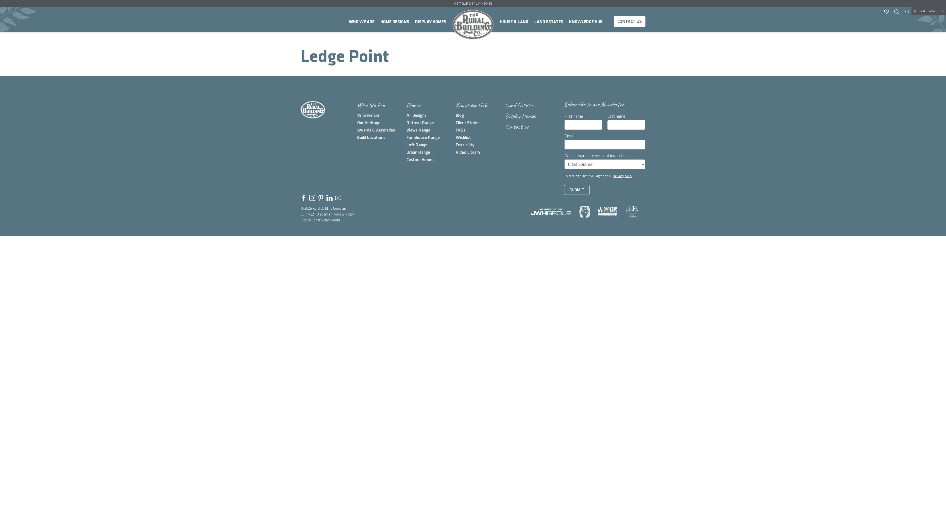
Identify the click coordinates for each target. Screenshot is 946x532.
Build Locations (371, 137)
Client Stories (468, 122)
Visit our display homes (473, 3)
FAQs (460, 130)
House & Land (514, 21)
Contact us (629, 21)
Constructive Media (326, 220)
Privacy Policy (344, 214)
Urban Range (418, 152)
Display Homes (430, 21)
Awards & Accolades (376, 130)
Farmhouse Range (423, 137)
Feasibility (465, 145)
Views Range (418, 130)
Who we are (368, 115)
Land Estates (548, 21)
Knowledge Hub (586, 21)
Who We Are (361, 21)
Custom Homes (420, 159)
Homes (413, 105)
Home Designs (394, 21)
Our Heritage (368, 122)
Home (473, 24)
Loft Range (416, 145)
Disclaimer (324, 214)
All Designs (416, 115)
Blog (460, 115)
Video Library (468, 152)
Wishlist (463, 137)
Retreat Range (420, 122)
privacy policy (622, 176)
